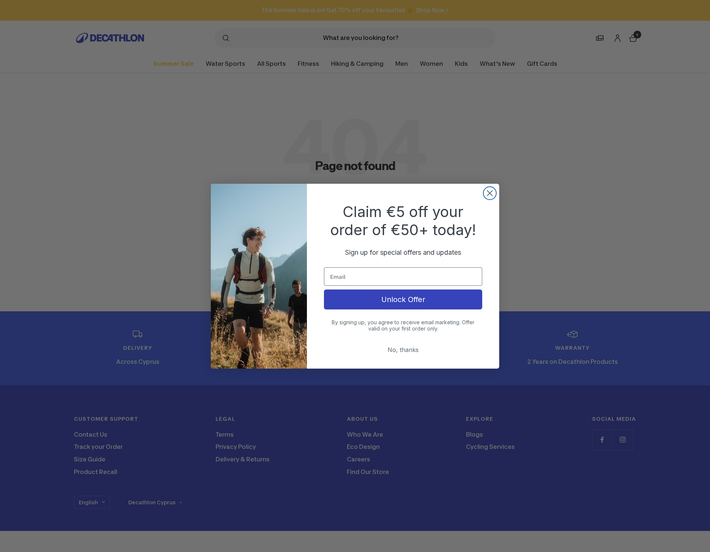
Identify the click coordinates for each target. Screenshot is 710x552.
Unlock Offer (403, 299)
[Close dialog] (489, 193)
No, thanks (403, 349)
